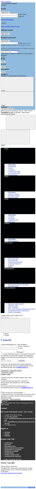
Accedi (3, 5)
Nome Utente (22, 14)
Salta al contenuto (6, 1)
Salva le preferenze (15, 399)
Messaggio (20, 352)
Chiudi (3, 62)
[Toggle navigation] (15, 137)
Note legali (7, 444)
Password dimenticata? (7, 19)
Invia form (21, 360)
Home (6, 333)
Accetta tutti (7, 372)
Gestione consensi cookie (11, 454)
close (2, 145)
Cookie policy (8, 443)
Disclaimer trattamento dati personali (11, 473)
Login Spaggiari (15, 50)
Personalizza (4, 370)
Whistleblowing (9, 453)
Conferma (9, 109)
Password (21, 16)
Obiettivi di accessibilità (11, 451)
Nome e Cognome (24, 346)
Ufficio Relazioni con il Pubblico (14, 448)
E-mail (20, 43)
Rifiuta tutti (15, 370)
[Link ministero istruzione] (9, 3)
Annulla (3, 109)
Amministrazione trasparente (12, 456)
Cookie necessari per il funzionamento (12, 392)
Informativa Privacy (10, 446)
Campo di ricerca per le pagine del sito (12, 315)
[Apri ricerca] (20, 122)
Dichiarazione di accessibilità (12, 449)
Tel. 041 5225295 (12, 416)
